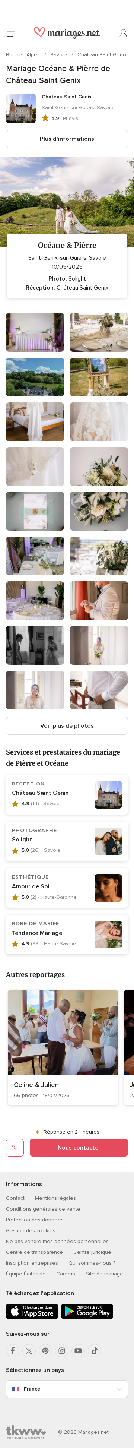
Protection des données (35, 1220)
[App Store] (32, 1317)
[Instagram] (61, 1350)
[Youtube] (78, 1350)
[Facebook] (12, 1350)
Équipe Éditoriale (26, 1274)
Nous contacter (79, 1147)
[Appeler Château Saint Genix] (15, 1148)
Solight (22, 839)
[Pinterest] (45, 1350)
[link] (63, 1047)
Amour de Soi (31, 886)
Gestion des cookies (30, 1230)
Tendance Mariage (37, 933)
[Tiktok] (94, 1350)
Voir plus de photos (67, 726)
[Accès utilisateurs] (123, 33)
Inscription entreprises (32, 1263)
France (32, 1389)
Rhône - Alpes (23, 54)
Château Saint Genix (102, 54)
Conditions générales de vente (43, 1209)
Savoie (59, 54)
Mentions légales (55, 1198)
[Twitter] (29, 1350)
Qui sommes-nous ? (91, 1263)
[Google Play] (87, 1317)
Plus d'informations (67, 139)
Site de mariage (104, 1274)
